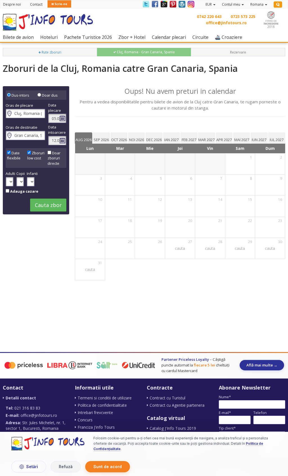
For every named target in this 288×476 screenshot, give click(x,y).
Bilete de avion (20, 37)
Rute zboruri (51, 52)
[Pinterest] (172, 3)
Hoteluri (50, 37)
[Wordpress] (181, 3)
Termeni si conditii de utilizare (105, 398)
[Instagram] (190, 3)
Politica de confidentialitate (102, 405)
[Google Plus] (163, 3)
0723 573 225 (243, 16)
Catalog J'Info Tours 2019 (173, 428)
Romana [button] (257, 4)
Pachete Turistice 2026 (89, 37)
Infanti (31, 173)
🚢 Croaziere (230, 37)
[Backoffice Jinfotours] (278, 4)
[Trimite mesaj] (272, 432)
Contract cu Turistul (167, 398)
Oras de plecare (19, 105)
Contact (36, 4)
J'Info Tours (238, 446)
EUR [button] (209, 4)
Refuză (66, 466)
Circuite (201, 37)
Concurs (85, 419)
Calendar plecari (170, 37)
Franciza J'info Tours (96, 427)
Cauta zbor (48, 205)
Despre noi (12, 4)
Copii (20, 173)
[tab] (83, 138)
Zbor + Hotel (133, 37)
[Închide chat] (272, 315)
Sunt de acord (107, 466)
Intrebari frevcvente (95, 412)
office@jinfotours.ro (226, 22)
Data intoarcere (57, 129)
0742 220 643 (209, 16)
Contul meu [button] (231, 4)
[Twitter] (145, 3)
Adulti (10, 173)
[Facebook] (154, 3)
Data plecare (54, 108)
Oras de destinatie (21, 127)
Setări (32, 466)
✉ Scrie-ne (59, 4)
